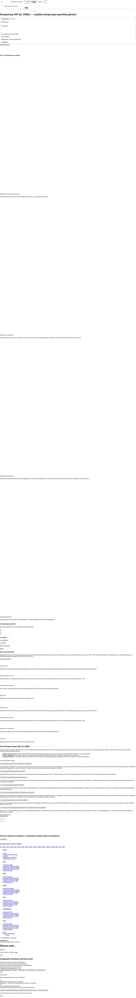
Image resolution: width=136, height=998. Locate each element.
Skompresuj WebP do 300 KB (11, 891)
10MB (63, 847)
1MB (56, 847)
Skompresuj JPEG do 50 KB (11, 866)
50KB (30, 847)
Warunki (5, 856)
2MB (59, 847)
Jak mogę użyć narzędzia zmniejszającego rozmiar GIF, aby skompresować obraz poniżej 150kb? (23, 807)
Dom (4, 932)
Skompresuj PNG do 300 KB (11, 879)
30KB (22, 847)
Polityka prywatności (9, 933)
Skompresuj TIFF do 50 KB (10, 913)
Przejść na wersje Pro (6, 659)
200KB (43, 847)
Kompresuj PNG (7, 876)
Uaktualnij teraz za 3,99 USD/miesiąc (26, 970)
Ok (1, 996)
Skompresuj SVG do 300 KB (11, 926)
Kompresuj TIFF (7, 912)
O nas (4, 853)
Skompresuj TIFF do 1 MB (10, 916)
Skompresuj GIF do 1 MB (10, 904)
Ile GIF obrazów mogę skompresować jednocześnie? (13, 771)
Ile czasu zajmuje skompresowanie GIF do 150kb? (12, 785)
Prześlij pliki (4, 42)
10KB (7, 847)
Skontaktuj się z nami (9, 858)
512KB (52, 847)
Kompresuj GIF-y (8, 900)
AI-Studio (30, 1)
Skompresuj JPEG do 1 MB (10, 869)
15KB (11, 847)
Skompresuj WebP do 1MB (10, 892)
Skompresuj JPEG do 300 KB (11, 867)
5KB (4, 847)
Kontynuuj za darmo (42, 990)
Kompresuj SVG (7, 924)
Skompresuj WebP (8, 888)
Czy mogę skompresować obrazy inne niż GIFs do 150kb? (14, 800)
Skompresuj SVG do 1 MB (10, 928)
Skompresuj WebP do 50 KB (11, 890)
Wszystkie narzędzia (17, 1)
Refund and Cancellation (10, 857)
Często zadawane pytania (10, 854)
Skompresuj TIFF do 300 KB (11, 915)
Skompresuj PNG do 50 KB (10, 878)
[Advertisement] (28, 49)
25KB (19, 847)
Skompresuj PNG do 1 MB (10, 881)
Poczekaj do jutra (41, 970)
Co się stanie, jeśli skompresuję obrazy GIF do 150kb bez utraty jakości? (17, 792)
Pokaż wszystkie (7, 870)
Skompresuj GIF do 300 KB (10, 903)
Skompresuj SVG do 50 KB (10, 925)
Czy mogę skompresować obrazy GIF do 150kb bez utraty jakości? (16, 763)
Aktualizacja (3, 839)
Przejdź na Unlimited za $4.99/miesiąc (19, 990)
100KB (34, 847)
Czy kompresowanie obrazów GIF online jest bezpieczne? (14, 777)
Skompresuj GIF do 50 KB (10, 901)
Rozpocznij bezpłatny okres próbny (9, 970)
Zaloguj (40, 1)
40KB (26, 847)
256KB (48, 847)
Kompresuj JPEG (8, 865)
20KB (15, 847)
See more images (5, 645)
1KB (1, 847)
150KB (39, 847)
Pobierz (5, 44)
